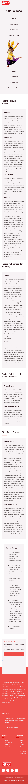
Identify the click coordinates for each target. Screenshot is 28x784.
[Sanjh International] (6, 3)
